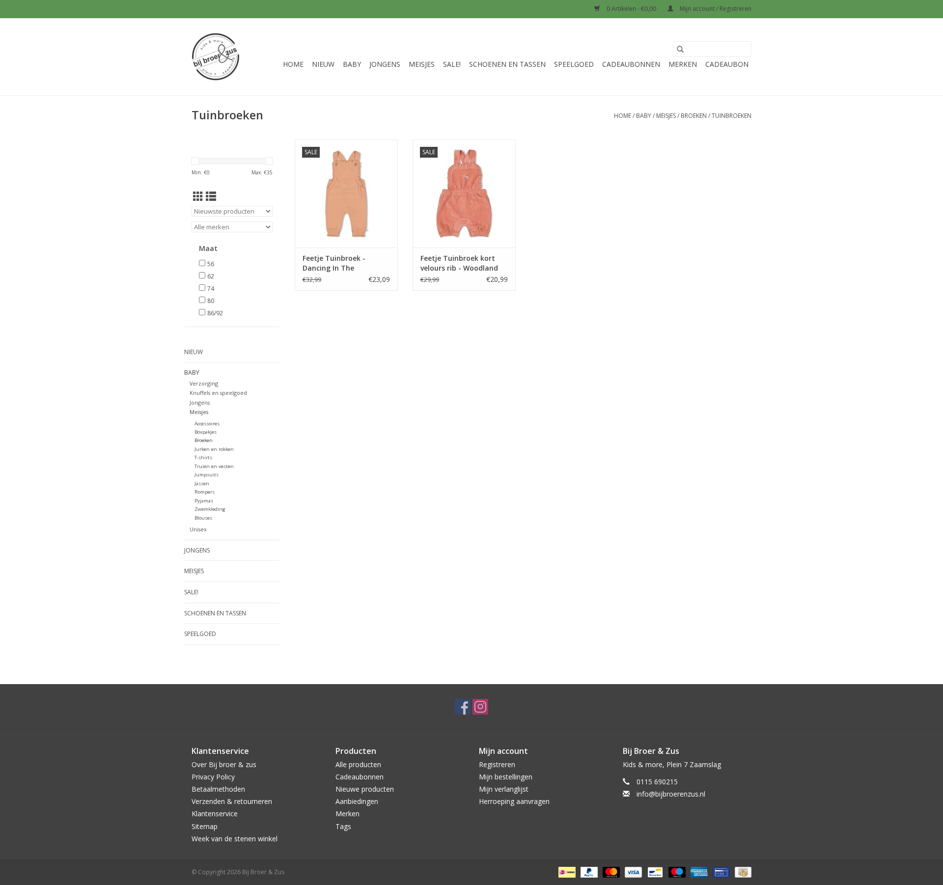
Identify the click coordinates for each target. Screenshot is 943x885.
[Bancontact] (654, 871)
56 (210, 264)
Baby (352, 64)
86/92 (215, 313)
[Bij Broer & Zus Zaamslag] (216, 57)
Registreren (497, 764)
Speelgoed (574, 64)
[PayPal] (588, 871)
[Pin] (720, 871)
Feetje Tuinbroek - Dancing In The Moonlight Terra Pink (339, 263)
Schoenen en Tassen (507, 64)
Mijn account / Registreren (714, 8)
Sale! (452, 64)
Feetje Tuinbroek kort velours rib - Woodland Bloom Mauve (459, 263)
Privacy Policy (213, 776)
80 (210, 301)
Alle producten (358, 764)
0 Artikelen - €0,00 (631, 8)
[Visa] (632, 871)
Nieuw (323, 64)
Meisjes (422, 64)
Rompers (204, 492)
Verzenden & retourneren (232, 801)
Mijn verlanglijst (503, 789)
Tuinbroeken (731, 115)
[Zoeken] (680, 49)
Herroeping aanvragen (514, 801)
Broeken (694, 115)
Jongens (384, 64)
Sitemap (205, 826)
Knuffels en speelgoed (218, 392)
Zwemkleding (209, 509)
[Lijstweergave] (211, 196)
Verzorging (204, 383)
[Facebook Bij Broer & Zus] (463, 707)
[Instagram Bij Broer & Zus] (480, 707)
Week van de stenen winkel (234, 838)
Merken (682, 64)
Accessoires (207, 423)
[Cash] (741, 871)
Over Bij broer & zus (224, 764)
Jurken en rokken (214, 449)
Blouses (203, 518)
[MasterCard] (610, 871)
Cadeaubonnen (631, 64)
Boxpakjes (205, 432)
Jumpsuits (206, 474)
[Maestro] (676, 871)
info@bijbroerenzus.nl (671, 794)
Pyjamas (203, 501)
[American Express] (698, 871)
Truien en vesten (214, 466)
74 (210, 288)
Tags (343, 826)
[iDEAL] (566, 871)
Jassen (201, 483)
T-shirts (203, 457)
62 (210, 276)
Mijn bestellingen (505, 776)
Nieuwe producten (364, 789)
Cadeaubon (727, 64)
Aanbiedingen (356, 801)
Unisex (198, 529)
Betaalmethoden (218, 789)
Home (293, 64)
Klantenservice (215, 813)
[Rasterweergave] (198, 196)
